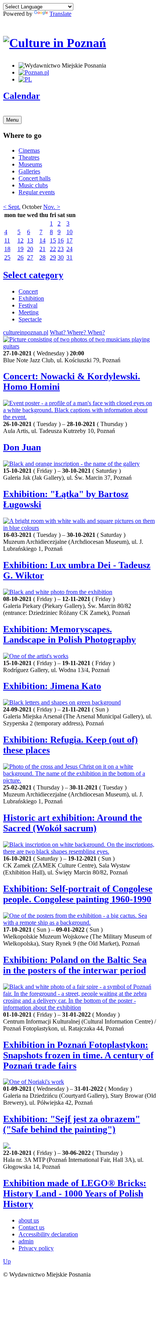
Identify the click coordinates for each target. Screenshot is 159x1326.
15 (53, 240)
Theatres (29, 157)
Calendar (21, 96)
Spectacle (30, 319)
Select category (33, 275)
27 (30, 257)
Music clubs (33, 185)
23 (61, 249)
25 (7, 257)
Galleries (29, 171)
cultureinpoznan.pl (25, 332)
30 (61, 257)
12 (20, 240)
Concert (28, 291)
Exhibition (31, 298)
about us (29, 1220)
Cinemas (29, 150)
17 (69, 240)
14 (42, 240)
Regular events (37, 192)
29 (53, 257)
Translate (60, 13)
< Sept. (11, 207)
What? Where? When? (77, 332)
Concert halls (35, 178)
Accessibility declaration (48, 1234)
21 (42, 249)
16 (61, 240)
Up (7, 1261)
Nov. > (51, 207)
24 (69, 249)
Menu (12, 120)
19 (20, 249)
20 (30, 249)
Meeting (29, 312)
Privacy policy (36, 1248)
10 (69, 232)
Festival (28, 305)
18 (7, 249)
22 (53, 249)
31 (69, 257)
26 (20, 257)
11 (7, 240)
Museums (30, 164)
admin (26, 1241)
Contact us (31, 1227)
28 (42, 257)
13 (30, 240)
